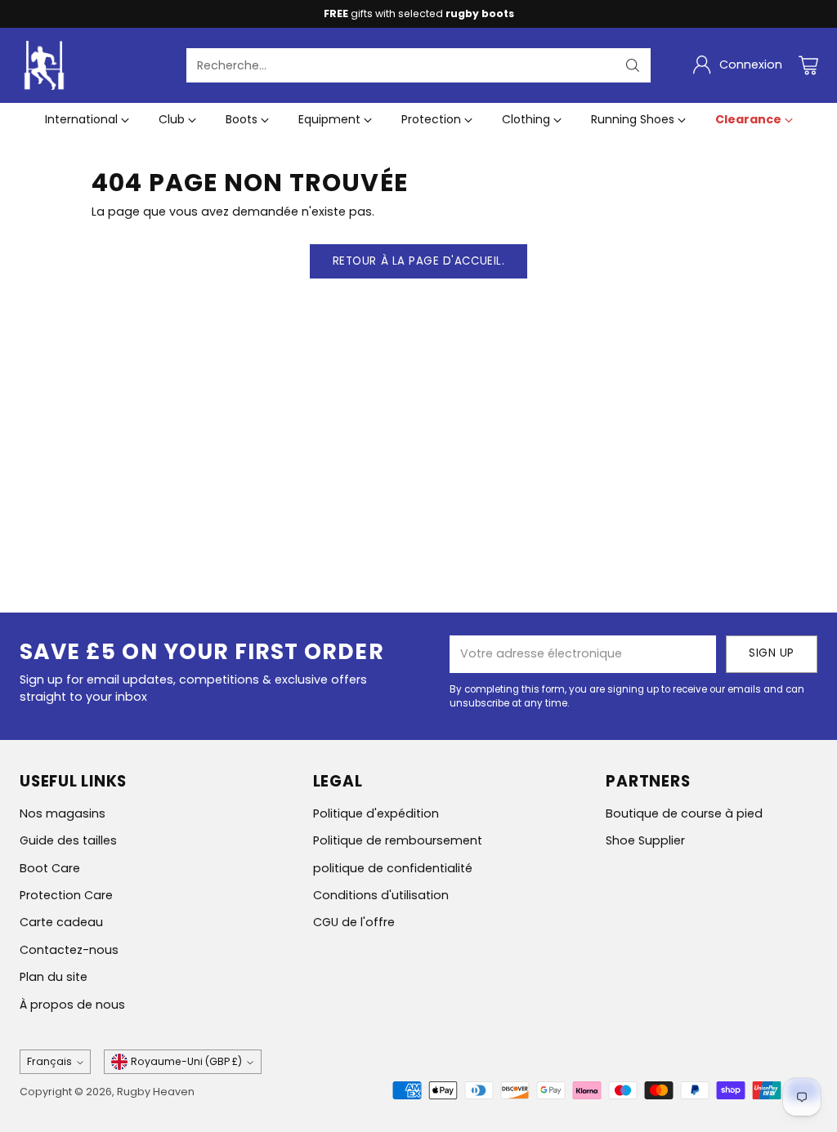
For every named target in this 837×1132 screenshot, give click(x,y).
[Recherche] (633, 65)
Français (49, 1061)
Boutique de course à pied (684, 813)
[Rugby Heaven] (44, 65)
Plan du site (53, 977)
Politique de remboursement (397, 840)
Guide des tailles (68, 840)
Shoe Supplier (645, 840)
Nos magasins (62, 813)
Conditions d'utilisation (381, 895)
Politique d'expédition (376, 813)
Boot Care (50, 868)
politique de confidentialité (392, 868)
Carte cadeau (61, 922)
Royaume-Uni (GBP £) (186, 1061)
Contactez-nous (69, 950)
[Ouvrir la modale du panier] (808, 65)
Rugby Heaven (156, 1092)
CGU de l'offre (354, 922)
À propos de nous (72, 1004)
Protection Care (66, 895)
